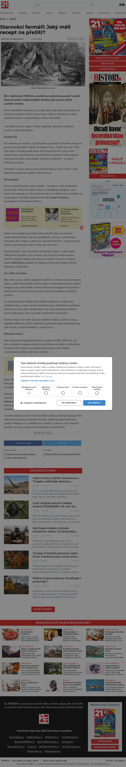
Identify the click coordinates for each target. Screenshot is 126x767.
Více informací (47, 376)
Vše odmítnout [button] (69, 403)
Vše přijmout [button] (94, 403)
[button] (63, 381)
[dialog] (63, 383)
